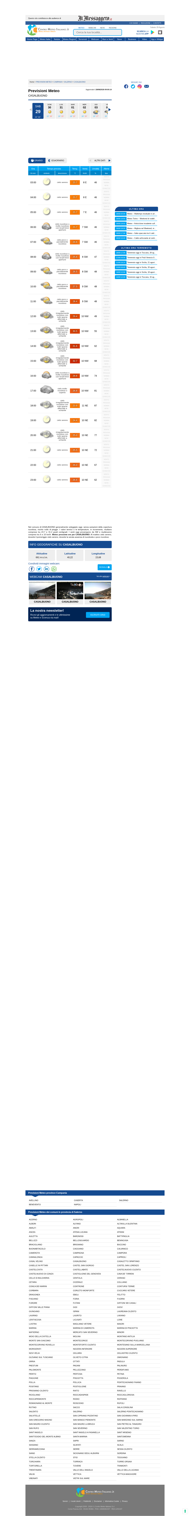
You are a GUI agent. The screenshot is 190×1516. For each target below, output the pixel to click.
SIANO (32, 1453)
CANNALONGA (35, 1257)
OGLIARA (77, 1353)
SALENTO (33, 1411)
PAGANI (76, 1365)
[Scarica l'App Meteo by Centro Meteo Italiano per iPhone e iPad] (160, 32)
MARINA (32, 1328)
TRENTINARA (35, 1470)
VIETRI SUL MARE (81, 1478)
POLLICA (77, 1382)
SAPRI (76, 1441)
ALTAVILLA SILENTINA (127, 1224)
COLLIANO (122, 1282)
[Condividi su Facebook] (31, 569)
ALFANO (77, 1224)
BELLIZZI (33, 1240)
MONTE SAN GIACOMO (39, 1340)
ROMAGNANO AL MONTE (40, 1403)
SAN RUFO (34, 1428)
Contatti (157, 23)
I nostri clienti (76, 1501)
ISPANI (76, 1311)
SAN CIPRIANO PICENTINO (85, 1416)
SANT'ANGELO (36, 1432)
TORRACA (77, 1461)
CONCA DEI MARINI (38, 1286)
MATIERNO (34, 1332)
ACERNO (33, 1219)
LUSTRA (33, 1324)
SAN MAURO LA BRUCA (84, 1424)
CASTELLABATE (80, 1270)
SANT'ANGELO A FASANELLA (86, 1432)
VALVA (32, 1474)
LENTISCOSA (35, 1320)
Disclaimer (98, 1501)
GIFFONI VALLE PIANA (39, 1307)
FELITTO (121, 1295)
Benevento (35, 1204)
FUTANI (76, 1303)
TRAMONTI (122, 1466)
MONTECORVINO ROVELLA (42, 1345)
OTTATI (76, 1361)
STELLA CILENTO (37, 1457)
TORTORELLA (35, 1466)
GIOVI (120, 1307)
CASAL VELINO (36, 1261)
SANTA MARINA (80, 1436)
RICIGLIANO (34, 1395)
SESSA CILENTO (124, 1449)
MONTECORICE (80, 1340)
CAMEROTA (34, 1253)
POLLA (32, 1382)
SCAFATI (77, 1445)
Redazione (145, 23)
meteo (81, 28)
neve (102, 28)
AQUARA (121, 1228)
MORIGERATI (35, 1349)
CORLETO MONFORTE (83, 1290)
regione (113, 28)
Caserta (78, 1200)
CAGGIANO (78, 1249)
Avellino (33, 1200)
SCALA (120, 1445)
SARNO (120, 1441)
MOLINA (77, 1336)
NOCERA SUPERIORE (127, 1349)
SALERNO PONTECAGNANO (130, 1411)
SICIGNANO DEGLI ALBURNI (86, 1453)
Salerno (123, 1200)
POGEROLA (122, 1378)
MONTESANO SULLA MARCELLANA (133, 1345)
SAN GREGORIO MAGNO (40, 1420)
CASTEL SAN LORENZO (128, 1265)
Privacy (125, 1501)
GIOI (75, 1307)
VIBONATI (33, 1478)
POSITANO (34, 1386)
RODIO (76, 1399)
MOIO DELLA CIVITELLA (40, 1336)
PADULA (121, 1361)
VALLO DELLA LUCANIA (128, 1470)
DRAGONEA (34, 1295)
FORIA (76, 1299)
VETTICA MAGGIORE (126, 1474)
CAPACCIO (78, 1257)
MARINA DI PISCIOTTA (127, 1328)
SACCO (76, 1407)
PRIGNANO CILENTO (38, 1391)
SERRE (76, 1449)
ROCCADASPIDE (80, 1395)
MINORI (120, 1332)
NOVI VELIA (34, 1353)
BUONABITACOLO (37, 1249)
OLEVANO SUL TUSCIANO (41, 1357)
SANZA (32, 1441)
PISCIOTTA (78, 1378)
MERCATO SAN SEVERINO (85, 1332)
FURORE (33, 1303)
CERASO (121, 1278)
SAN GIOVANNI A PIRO (127, 1416)
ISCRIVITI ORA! (97, 615)
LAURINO (33, 1315)
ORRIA (32, 1361)
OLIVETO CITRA (80, 1357)
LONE (119, 1320)
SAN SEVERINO (80, 1428)
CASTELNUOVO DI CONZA (41, 1274)
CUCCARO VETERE (126, 1290)
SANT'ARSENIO (124, 1432)
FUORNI (121, 1299)
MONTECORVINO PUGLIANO (130, 1340)
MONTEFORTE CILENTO (84, 1345)
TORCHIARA (34, 1461)
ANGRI (76, 1228)
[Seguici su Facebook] (126, 86)
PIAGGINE (33, 1378)
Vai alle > (103, 576)
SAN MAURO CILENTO (39, 1424)
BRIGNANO (78, 1244)
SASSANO (33, 1445)
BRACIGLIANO (35, 1244)
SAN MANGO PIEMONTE (84, 1420)
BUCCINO (121, 1244)
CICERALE (78, 1282)
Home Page (32, 39)
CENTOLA (77, 1278)
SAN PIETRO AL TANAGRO (129, 1424)
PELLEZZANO (79, 1370)
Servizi (65, 1501)
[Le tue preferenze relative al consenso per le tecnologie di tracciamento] (185, 1511)
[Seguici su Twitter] (133, 86)
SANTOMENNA (124, 1436)
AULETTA (33, 1236)
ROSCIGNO (78, 1403)
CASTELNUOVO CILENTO (129, 1270)
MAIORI (120, 1324)
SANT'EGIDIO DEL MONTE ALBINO (45, 1436)
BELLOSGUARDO (81, 1240)
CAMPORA (122, 1253)
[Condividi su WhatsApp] (54, 569)
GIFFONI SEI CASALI (126, 1303)
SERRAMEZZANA (37, 1449)
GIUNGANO (34, 1311)
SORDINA (121, 1453)
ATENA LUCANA (80, 1232)
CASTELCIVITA (36, 1270)
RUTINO (32, 1407)
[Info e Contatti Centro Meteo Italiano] (146, 86)
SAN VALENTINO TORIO (128, 1428)
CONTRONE (78, 1286)
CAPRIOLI (121, 1257)
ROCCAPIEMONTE (37, 1399)
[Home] (48, 35)
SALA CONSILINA (125, 1407)
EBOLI (76, 1295)
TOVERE (77, 1466)
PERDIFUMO (123, 1370)
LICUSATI (77, 1320)
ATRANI (120, 1232)
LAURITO (77, 1315)
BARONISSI (78, 1236)
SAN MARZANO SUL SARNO (130, 1420)
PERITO (32, 1374)
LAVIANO (121, 1315)
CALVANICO (122, 1249)
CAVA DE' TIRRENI (125, 1274)
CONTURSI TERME (126, 1286)
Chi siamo (133, 23)
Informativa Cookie (112, 1501)
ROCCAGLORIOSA (125, 1395)
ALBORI (32, 1224)
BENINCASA (122, 1240)
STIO (75, 1457)
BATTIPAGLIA (123, 1236)
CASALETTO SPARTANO (128, 1261)
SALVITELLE (34, 1416)
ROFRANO (122, 1399)
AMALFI (32, 1228)
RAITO (76, 1391)
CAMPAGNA (78, 1253)
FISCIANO (33, 1299)
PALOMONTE (35, 1370)
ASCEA (32, 1232)
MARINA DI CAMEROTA (83, 1328)
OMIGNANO (122, 1357)
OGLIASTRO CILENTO (127, 1353)
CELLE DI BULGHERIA (39, 1278)
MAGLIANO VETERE (82, 1324)
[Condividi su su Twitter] (39, 569)
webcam (92, 28)
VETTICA (77, 1474)
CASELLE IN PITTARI (38, 1265)
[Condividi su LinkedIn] (46, 569)
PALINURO (122, 1365)
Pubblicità (87, 1501)
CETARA (33, 1282)
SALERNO (77, 1411)
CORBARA (33, 1290)
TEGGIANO (122, 1457)
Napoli (77, 1204)
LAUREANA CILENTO (126, 1311)
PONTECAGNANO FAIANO (129, 1382)
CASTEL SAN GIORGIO (83, 1265)
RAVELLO (121, 1391)
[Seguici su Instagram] (139, 86)
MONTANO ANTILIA (126, 1336)
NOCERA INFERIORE (82, 1349)
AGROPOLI (78, 1219)
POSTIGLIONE (79, 1386)
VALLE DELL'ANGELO (83, 1470)
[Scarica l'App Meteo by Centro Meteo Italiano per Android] (152, 32)
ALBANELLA (122, 1219)
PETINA (120, 1374)
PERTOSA (77, 1374)
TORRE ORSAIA (124, 1461)
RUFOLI (120, 1403)
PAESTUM (33, 1365)
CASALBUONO (79, 1261)
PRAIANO (121, 1386)
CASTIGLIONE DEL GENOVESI (87, 1274)
